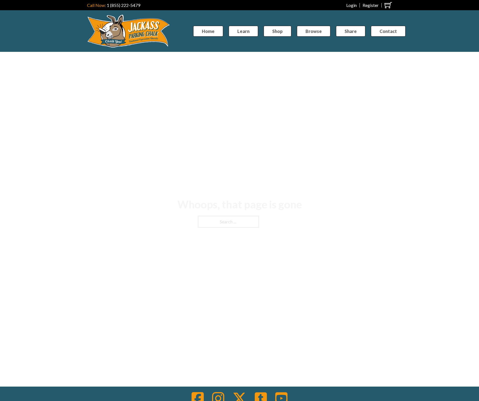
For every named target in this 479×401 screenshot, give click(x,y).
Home (208, 31)
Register (371, 5)
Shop (277, 31)
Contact (388, 31)
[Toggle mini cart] (388, 5)
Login (351, 5)
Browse (313, 31)
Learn (243, 31)
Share (351, 31)
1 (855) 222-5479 (123, 5)
